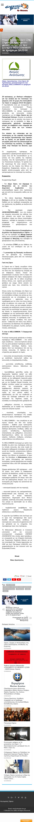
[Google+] (11, 797)
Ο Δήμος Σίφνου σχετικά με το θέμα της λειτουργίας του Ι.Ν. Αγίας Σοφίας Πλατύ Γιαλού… (17, 776)
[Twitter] (18, 797)
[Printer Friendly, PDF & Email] (23, 576)
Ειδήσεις (10, 31)
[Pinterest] (22, 797)
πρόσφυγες (20, 589)
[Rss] (8, 797)
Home (4, 31)
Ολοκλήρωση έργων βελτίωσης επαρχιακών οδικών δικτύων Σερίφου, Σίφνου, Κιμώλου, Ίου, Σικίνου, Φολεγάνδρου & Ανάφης (16, 691)
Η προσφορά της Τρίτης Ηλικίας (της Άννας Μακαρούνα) (20, 618)
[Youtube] (25, 797)
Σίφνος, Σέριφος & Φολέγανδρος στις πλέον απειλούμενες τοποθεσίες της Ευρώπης (16, 644)
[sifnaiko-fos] (17, 7)
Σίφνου (17, 31)
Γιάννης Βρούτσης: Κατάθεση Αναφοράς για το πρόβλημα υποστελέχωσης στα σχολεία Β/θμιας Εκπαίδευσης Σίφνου (16, 701)
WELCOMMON (10, 584)
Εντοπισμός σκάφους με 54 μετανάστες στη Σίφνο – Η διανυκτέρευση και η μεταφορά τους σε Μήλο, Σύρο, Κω (17, 744)
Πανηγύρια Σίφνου (10, 723)
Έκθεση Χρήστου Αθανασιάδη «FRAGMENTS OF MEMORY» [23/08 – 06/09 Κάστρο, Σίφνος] (16, 667)
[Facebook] (15, 797)
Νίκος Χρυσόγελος (9, 589)
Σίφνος (28, 589)
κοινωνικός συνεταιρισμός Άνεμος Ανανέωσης (17, 587)
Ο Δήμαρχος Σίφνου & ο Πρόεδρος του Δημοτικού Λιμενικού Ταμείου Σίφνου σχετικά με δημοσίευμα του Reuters (17, 754)
